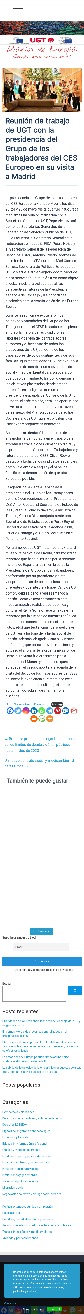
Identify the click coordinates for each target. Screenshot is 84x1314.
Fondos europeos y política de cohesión (27, 1156)
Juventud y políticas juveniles (21, 1181)
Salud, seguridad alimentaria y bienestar (28, 1219)
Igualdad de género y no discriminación (27, 1162)
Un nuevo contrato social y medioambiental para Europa (39, 763)
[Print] (34, 718)
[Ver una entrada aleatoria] (77, 14)
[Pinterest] (57, 710)
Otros (6, 1200)
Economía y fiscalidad (16, 1137)
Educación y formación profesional (24, 1143)
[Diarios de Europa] (7, 14)
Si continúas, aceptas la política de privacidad (44, 969)
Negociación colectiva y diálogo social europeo (32, 1194)
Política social (11, 1212)
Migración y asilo (13, 1187)
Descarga (57, 704)
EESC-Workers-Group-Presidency (27, 704)
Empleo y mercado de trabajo (21, 1149)
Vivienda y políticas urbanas (20, 1238)
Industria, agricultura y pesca (20, 1168)
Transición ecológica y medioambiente (27, 1231)
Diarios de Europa (42, 49)
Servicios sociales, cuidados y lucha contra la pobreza (36, 1225)
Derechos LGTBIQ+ (14, 1124)
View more (10, 1303)
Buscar (6, 983)
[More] (49, 718)
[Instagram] (26, 710)
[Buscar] (74, 990)
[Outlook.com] (65, 710)
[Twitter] (18, 710)
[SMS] (41, 718)
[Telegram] (49, 710)
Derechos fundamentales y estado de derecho (32, 1118)
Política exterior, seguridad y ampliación (27, 1206)
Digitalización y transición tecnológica (26, 1131)
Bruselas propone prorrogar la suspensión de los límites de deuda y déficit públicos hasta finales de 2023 (40, 745)
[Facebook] (10, 710)
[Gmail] (73, 710)
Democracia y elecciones (18, 1112)
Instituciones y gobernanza (19, 1175)
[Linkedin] (34, 710)
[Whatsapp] (41, 710)
